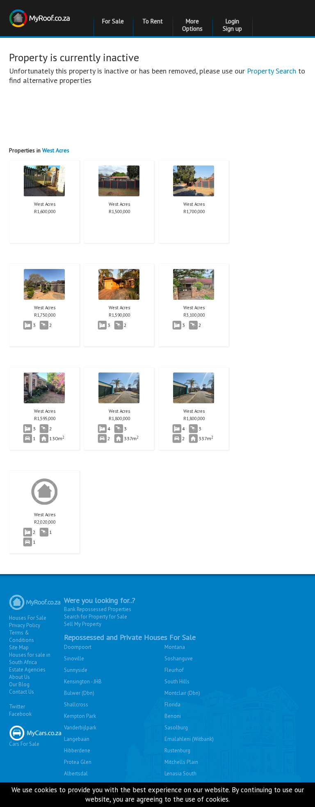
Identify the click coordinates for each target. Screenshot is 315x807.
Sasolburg (176, 727)
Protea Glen (77, 762)
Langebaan (76, 739)
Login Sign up (232, 24)
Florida (172, 704)
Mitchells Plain (181, 762)
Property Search (271, 71)
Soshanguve (178, 658)
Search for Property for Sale (95, 616)
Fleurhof (174, 670)
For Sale (113, 21)
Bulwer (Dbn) (79, 693)
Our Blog (19, 684)
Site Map (19, 647)
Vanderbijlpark (80, 727)
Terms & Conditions (21, 636)
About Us (19, 677)
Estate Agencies (27, 669)
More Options (192, 24)
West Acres (55, 150)
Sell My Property (82, 624)
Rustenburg (177, 750)
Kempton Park (80, 716)
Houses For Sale (27, 617)
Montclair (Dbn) (182, 693)
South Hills (176, 681)
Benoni (172, 716)
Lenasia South (180, 773)
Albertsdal (76, 773)
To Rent (152, 21)
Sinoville (74, 658)
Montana (174, 647)
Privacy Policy (24, 625)
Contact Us (21, 691)
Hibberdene (77, 750)
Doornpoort (77, 647)
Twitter (17, 706)
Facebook (20, 713)
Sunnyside (75, 670)
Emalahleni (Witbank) (189, 739)
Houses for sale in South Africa (29, 658)
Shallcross (76, 704)
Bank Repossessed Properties (97, 609)
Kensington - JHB (83, 681)
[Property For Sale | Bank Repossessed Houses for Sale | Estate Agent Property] (40, 13)
